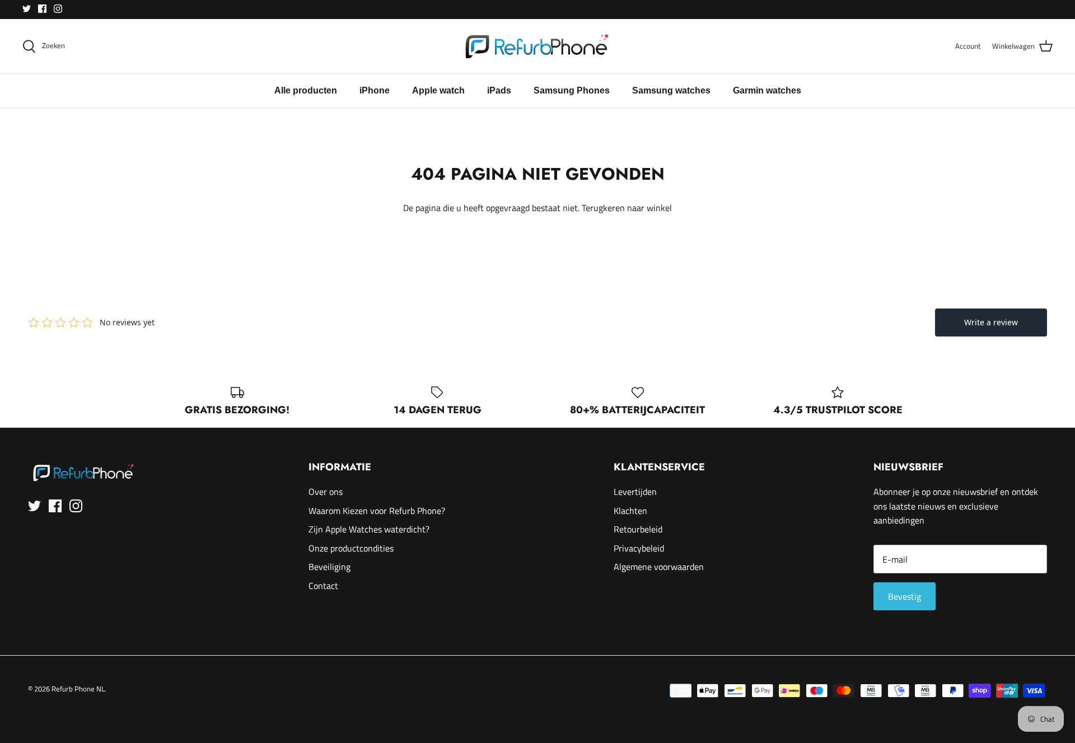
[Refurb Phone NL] (538, 46)
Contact (323, 585)
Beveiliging (329, 566)
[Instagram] (58, 8)
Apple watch (438, 90)
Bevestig (904, 596)
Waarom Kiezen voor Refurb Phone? (377, 510)
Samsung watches (671, 90)
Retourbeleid (638, 529)
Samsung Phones (572, 90)
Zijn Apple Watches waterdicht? (369, 529)
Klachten (630, 510)
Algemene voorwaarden (659, 566)
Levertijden (635, 491)
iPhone (374, 90)
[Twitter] (26, 8)
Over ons (326, 491)
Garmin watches (767, 90)
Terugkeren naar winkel (627, 207)
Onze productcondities (351, 548)
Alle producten (305, 90)
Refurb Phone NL (78, 688)
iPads (499, 90)
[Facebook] (42, 8)
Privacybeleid (639, 548)
